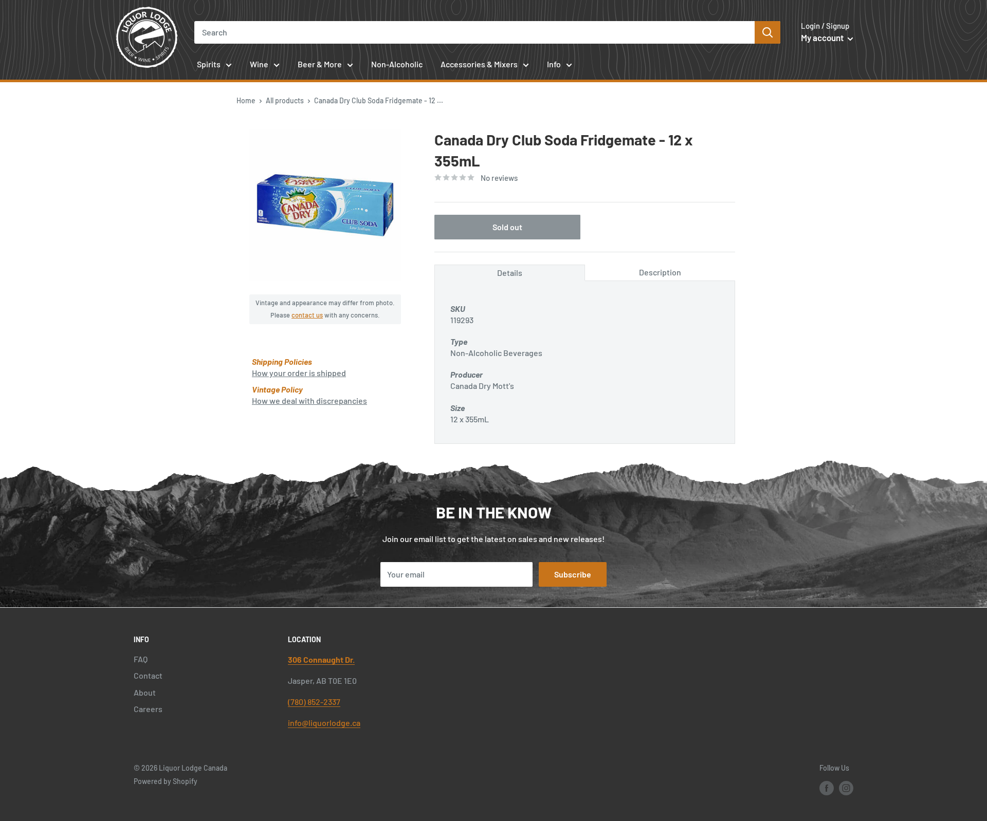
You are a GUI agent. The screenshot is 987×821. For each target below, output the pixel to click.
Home (245, 100)
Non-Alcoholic (397, 64)
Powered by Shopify (165, 781)
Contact (148, 675)
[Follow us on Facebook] (826, 788)
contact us (307, 315)
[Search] (767, 32)
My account (823, 37)
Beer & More (320, 64)
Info (554, 64)
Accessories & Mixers (479, 64)
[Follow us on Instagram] (846, 788)
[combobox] (474, 32)
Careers (148, 709)
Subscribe (572, 574)
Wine (259, 64)
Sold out (507, 227)
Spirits (209, 64)
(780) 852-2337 (314, 701)
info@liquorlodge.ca (324, 722)
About (145, 692)
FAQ (141, 659)
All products (285, 100)
